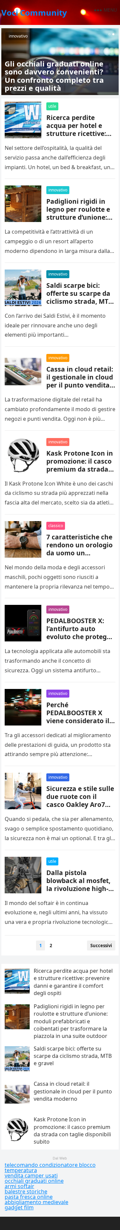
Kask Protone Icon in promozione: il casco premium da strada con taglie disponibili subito (79, 469)
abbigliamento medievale (36, 1202)
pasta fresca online (29, 1196)
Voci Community (34, 12)
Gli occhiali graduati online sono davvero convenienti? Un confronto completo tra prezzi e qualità (54, 75)
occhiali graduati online (34, 1180)
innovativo (18, 36)
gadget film (19, 1207)
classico (55, 525)
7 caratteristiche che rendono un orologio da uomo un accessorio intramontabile (79, 552)
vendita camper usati (31, 1175)
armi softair (19, 1186)
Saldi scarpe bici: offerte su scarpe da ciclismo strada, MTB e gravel (79, 297)
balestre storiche (26, 1191)
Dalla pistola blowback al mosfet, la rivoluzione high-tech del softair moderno (78, 888)
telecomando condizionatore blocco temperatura (50, 1167)
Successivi (101, 946)
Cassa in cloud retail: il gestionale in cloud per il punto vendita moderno (79, 381)
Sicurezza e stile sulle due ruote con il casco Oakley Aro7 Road (80, 800)
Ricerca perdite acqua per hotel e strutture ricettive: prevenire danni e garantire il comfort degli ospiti (78, 137)
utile (52, 106)
